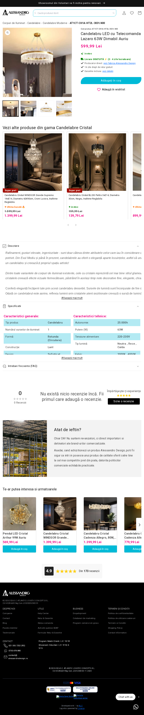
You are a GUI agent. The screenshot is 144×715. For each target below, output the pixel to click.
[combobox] (74, 13)
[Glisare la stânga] (68, 225)
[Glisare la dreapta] (76, 225)
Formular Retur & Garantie (50, 633)
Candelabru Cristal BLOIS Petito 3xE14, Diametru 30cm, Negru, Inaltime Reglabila (94, 197)
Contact (6, 618)
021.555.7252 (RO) (17, 645)
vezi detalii (107, 71)
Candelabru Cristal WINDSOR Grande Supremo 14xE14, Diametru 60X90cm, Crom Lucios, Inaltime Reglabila (31, 198)
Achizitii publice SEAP (48, 628)
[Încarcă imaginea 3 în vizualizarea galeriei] (46, 109)
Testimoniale (9, 633)
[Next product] (139, 525)
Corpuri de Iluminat (14, 23)
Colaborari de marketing (84, 618)
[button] (72, 246)
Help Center (43, 613)
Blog (5, 623)
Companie (7, 613)
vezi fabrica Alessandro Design (119, 63)
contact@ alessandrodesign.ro (18, 657)
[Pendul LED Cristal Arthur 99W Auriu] (19, 513)
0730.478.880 (15, 651)
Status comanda (45, 623)
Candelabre (34, 23)
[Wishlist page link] (132, 13)
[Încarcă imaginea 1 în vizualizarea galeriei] (11, 109)
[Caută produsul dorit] (113, 13)
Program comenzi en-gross (86, 623)
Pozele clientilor (10, 628)
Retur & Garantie (45, 618)
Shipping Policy (115, 628)
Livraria (81, 708)
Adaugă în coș (19, 549)
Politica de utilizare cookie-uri (121, 618)
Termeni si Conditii (117, 623)
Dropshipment (79, 613)
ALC (81, 706)
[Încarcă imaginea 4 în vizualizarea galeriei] (64, 109)
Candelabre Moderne (55, 23)
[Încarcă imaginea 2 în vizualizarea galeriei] (28, 109)
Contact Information (117, 633)
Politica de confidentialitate (120, 613)
